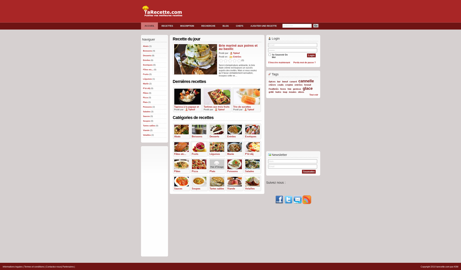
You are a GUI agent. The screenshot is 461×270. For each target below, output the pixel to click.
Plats (145, 102)
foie (289, 89)
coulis (281, 85)
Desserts (147, 55)
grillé (271, 92)
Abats (146, 46)
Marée (146, 84)
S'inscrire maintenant (279, 62)
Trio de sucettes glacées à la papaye (244, 107)
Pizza (145, 97)
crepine (289, 85)
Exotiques (148, 65)
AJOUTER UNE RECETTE (263, 26)
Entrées (146, 60)
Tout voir (313, 95)
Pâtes (145, 93)
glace (308, 88)
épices (272, 81)
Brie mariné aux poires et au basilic (238, 47)
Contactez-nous (53, 266)
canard (293, 81)
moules (292, 92)
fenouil (307, 85)
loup (285, 92)
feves (283, 89)
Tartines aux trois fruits (216, 106)
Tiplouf (236, 53)
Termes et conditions (34, 266)
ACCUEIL (149, 26)
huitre (278, 92)
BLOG (226, 26)
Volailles (147, 135)
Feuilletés (274, 89)
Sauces (146, 116)
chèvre (272, 85)
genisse (297, 89)
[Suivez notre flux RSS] (307, 203)
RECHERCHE (208, 26)
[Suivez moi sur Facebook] (279, 203)
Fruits (146, 74)
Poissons (147, 107)
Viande (146, 130)
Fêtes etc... (148, 69)
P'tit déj (146, 88)
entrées (299, 85)
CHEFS (239, 26)
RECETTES (167, 26)
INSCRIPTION (187, 26)
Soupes (146, 121)
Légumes (147, 79)
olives (301, 92)
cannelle (306, 81)
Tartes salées (149, 126)
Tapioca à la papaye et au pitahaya (186, 107)
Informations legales (13, 266)
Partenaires (68, 266)
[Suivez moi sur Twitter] (288, 203)
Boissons (147, 51)
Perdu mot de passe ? (304, 62)
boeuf (285, 81)
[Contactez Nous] (297, 203)
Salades (146, 111)
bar (279, 81)
